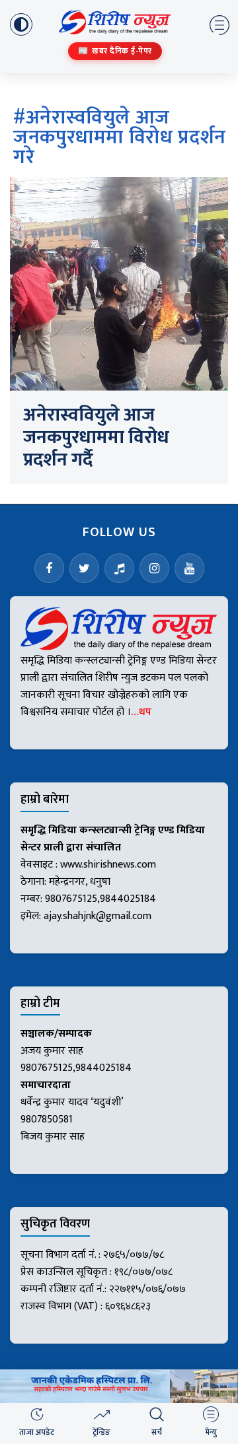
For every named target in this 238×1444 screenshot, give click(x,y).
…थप (141, 712)
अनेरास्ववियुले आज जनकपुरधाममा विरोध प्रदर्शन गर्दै (96, 437)
